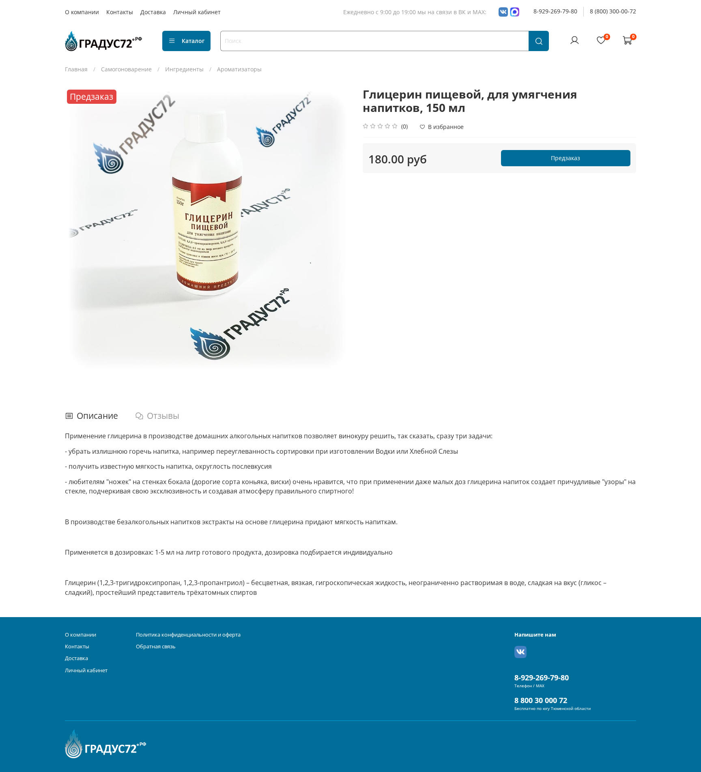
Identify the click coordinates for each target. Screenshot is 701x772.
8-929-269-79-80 (555, 11)
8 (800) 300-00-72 (613, 11)
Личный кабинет (197, 12)
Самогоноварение (126, 69)
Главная (76, 69)
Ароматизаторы (239, 69)
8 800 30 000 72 (540, 700)
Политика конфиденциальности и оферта (188, 634)
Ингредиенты (184, 69)
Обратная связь (156, 646)
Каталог (193, 41)
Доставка (153, 12)
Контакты (119, 12)
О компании (82, 12)
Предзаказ (565, 158)
